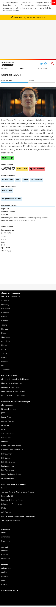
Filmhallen (5, 425)
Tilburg (4, 325)
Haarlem (4, 345)
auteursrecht (6, 568)
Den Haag (5, 304)
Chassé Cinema (7, 421)
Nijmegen (5, 329)
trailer (31, 81)
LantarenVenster (7, 466)
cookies (4, 572)
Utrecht (4, 317)
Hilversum (5, 361)
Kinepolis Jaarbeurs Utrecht (12, 450)
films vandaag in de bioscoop (13, 391)
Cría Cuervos (6, 512)
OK (53, 2)
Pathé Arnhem (7, 454)
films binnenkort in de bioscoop (13, 383)
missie (3, 533)
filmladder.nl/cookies (11, 11)
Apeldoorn (5, 370)
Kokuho (4, 488)
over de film (6, 81)
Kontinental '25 (7, 496)
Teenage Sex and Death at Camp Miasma (17, 492)
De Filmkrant (7, 179)
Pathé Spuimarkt (7, 470)
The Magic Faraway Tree (10, 520)
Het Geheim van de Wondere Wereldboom (18, 516)
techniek (4, 576)
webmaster (5, 558)
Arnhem (4, 349)
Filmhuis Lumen (7, 478)
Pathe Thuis (7, 190)
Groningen (5, 337)
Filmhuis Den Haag (8, 409)
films (22, 69)
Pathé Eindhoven (8, 462)
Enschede (5, 313)
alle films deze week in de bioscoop (15, 379)
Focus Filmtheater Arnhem (11, 474)
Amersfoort (5, 341)
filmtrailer (6, 158)
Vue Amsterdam (7, 433)
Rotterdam (5, 308)
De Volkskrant (36, 179)
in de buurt (43, 69)
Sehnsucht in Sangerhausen (12, 504)
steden (4, 69)
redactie (4, 554)
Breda (3, 333)
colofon (4, 580)
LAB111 (4, 429)
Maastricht (5, 357)
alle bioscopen (7, 405)
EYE (3, 413)
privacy (4, 584)
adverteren (5, 537)
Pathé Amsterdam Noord (11, 446)
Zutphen (4, 353)
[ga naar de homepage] (7, 63)
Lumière (4, 442)
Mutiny (4, 508)
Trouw (25, 179)
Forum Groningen (8, 417)
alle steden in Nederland (11, 296)
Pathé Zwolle (6, 458)
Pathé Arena (6, 437)
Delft (3, 366)
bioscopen (5, 541)
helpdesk (5, 550)
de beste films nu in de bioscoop (14, 395)
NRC (18, 179)
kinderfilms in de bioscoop (11, 387)
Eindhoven (5, 321)
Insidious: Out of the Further (12, 500)
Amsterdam (5, 300)
